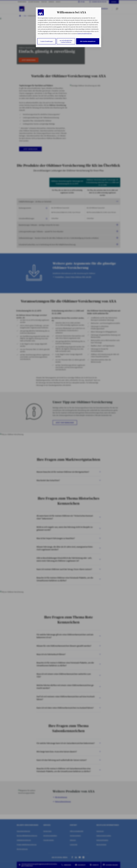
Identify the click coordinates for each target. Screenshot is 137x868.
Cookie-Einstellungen (46, 41)
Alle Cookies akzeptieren (87, 41)
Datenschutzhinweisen (84, 33)
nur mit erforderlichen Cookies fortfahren (66, 41)
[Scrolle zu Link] (41, 12)
